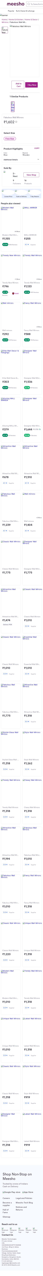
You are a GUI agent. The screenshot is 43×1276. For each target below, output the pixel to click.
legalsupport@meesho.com (11, 1263)
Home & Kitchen (16, 19)
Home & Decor (31, 19)
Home (4, 19)
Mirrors (5, 22)
